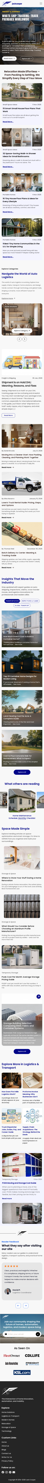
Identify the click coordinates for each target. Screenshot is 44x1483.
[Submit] (38, 1334)
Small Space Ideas (10, 105)
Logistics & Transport (10, 1416)
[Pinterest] (10, 1472)
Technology (7, 1431)
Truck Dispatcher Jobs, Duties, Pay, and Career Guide (11, 1129)
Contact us (6, 1453)
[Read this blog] (22, 92)
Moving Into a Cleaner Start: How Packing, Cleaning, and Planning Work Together (22, 456)
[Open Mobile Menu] (41, 3)
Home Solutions (8, 1412)
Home (4, 1442)
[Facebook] (3, 1472)
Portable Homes (9, 195)
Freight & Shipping (11, 11)
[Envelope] (13, 1472)
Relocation (6, 1424)
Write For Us (7, 1457)
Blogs (4, 1450)
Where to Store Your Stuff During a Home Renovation (21, 879)
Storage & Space (9, 874)
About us (5, 1446)
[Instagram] (6, 1472)
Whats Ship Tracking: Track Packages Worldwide (20, 17)
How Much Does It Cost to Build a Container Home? (18, 637)
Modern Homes (8, 1420)
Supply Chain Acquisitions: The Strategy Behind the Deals (31, 1131)
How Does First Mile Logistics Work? (10, 1092)
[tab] (12, 601)
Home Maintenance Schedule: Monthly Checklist (22, 816)
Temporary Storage (10, 973)
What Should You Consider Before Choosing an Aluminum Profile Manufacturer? (18, 929)
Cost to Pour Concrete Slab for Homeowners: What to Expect (17, 757)
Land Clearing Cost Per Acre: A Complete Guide (17, 717)
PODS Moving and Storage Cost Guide (19, 1183)
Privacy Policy (7, 1461)
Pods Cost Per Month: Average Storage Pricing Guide (20, 978)
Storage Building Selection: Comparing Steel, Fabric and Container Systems (18, 1026)
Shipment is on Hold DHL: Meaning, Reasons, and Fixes (19, 384)
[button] (19, 339)
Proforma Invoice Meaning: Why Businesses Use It (30, 1094)
